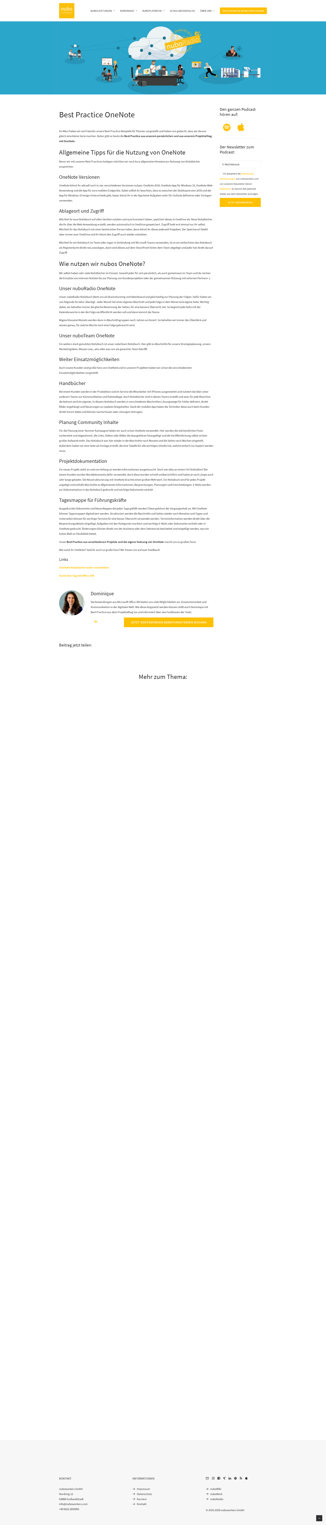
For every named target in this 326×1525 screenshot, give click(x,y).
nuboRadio (127, 10)
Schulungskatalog (182, 10)
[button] (226, 130)
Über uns (206, 10)
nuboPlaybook (152, 10)
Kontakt (142, 1504)
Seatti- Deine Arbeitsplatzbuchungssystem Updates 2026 (95, 1415)
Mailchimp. (225, 188)
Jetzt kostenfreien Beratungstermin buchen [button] (169, 622)
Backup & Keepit (69, 896)
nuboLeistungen (101, 10)
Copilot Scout (68, 1130)
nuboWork (216, 1494)
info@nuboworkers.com (73, 1504)
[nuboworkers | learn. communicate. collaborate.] (66, 10)
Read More (66, 906)
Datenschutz (144, 1494)
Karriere (142, 1499)
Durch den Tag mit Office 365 (76, 575)
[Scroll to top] (319, 1518)
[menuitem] (103, 10)
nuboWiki (215, 1489)
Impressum (143, 1489)
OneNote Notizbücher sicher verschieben (84, 567)
